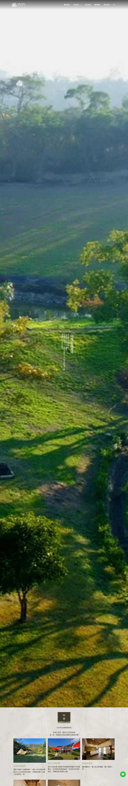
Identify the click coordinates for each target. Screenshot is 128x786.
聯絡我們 (97, 5)
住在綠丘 (76, 5)
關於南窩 (67, 5)
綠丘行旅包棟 (54, 763)
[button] (113, 4)
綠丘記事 (106, 5)
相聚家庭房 (87, 763)
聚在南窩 (88, 5)
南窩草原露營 (19, 765)
